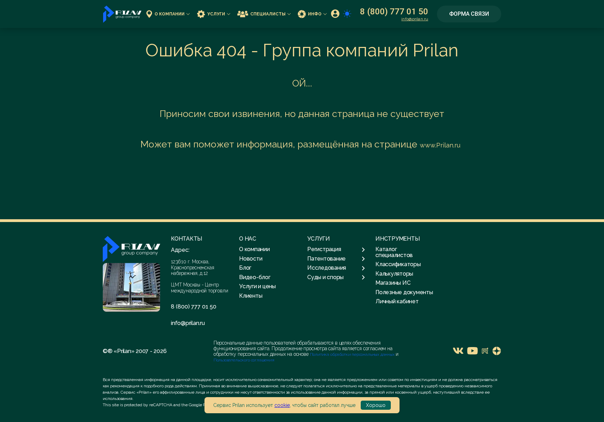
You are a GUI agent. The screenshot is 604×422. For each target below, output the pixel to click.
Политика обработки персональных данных (353, 354)
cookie (282, 405)
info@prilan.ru (414, 18)
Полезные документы (404, 292)
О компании (169, 14)
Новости (250, 258)
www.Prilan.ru (440, 145)
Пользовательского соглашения (244, 360)
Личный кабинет (397, 301)
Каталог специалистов (394, 252)
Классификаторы (398, 264)
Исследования (326, 268)
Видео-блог (255, 277)
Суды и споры (325, 277)
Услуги (216, 14)
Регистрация (324, 249)
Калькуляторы (394, 273)
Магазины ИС (392, 282)
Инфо (315, 14)
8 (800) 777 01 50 (394, 11)
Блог (245, 267)
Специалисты (268, 14)
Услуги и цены (257, 286)
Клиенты (250, 295)
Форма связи (469, 14)
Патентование (326, 259)
